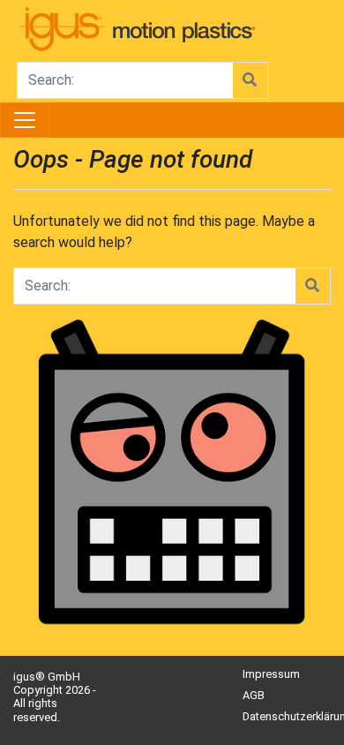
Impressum (271, 674)
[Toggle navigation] (24, 120)
